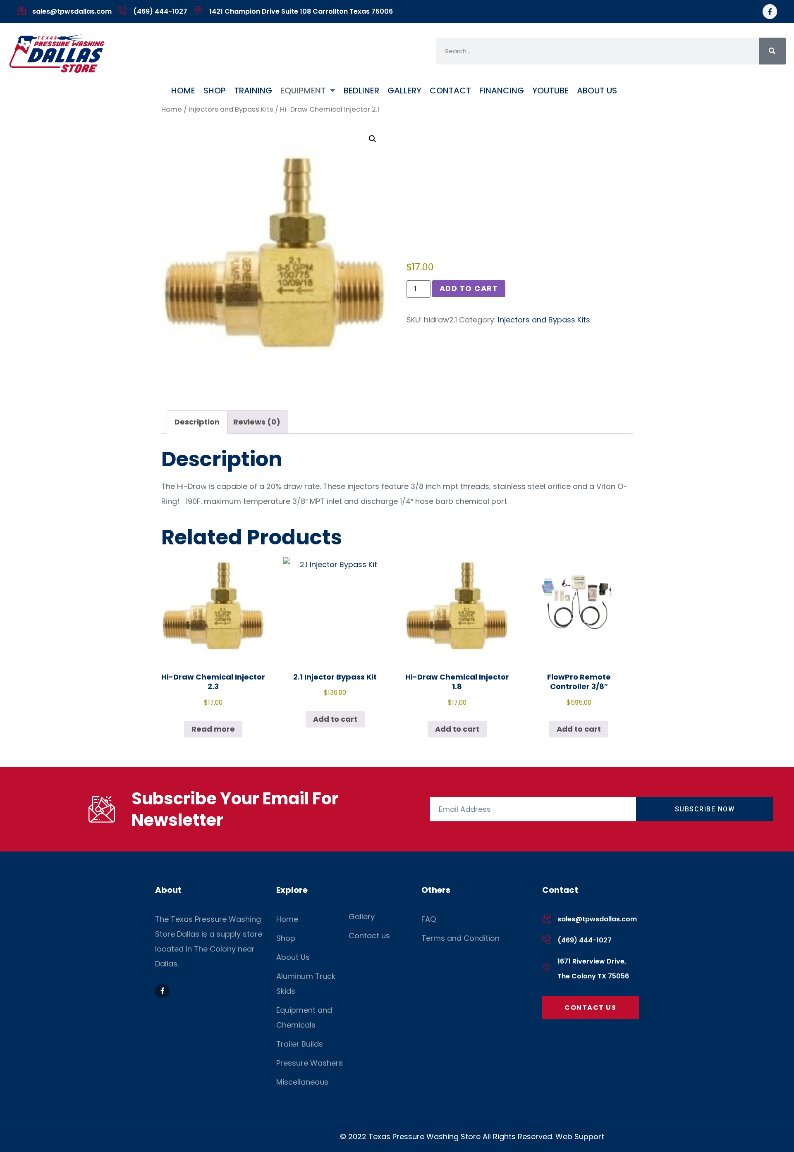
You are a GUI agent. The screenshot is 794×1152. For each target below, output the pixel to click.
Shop (214, 90)
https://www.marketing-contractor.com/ (264, 1136)
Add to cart (469, 288)
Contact (450, 90)
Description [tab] (197, 422)
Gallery (404, 90)
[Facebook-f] (770, 11)
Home (183, 90)
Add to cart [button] (335, 719)
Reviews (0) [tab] (256, 422)
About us (597, 90)
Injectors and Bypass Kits (231, 109)
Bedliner (361, 90)
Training (253, 90)
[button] (372, 138)
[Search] (772, 51)
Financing (501, 90)
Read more (213, 729)
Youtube (550, 90)
